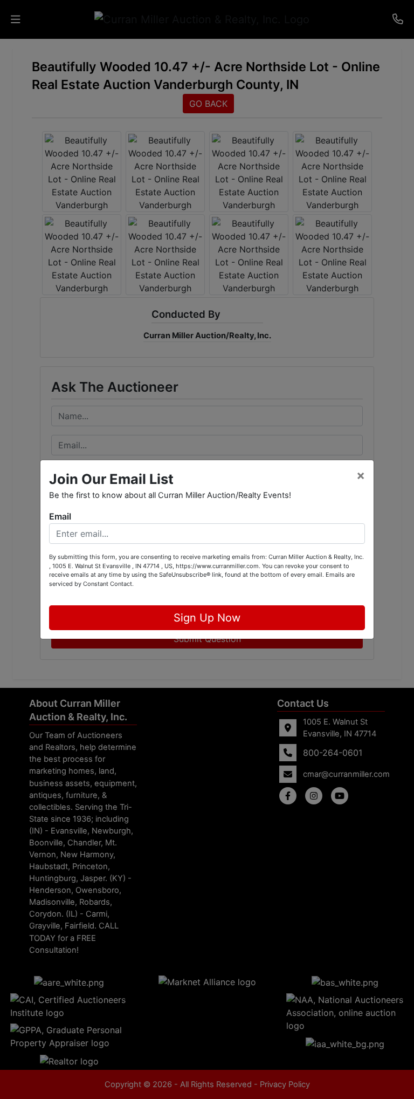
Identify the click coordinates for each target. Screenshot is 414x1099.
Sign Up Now (207, 617)
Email (60, 516)
